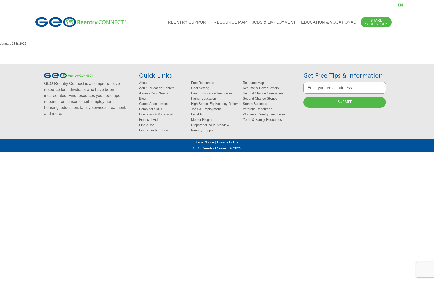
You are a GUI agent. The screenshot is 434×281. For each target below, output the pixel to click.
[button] (386, 5)
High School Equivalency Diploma (215, 104)
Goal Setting (200, 88)
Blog (142, 98)
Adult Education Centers (157, 88)
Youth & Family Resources (262, 120)
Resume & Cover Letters (261, 88)
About (143, 83)
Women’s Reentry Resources (264, 114)
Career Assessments (154, 104)
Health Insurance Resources (211, 93)
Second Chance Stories (260, 98)
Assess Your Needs (153, 93)
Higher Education (203, 98)
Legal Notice (205, 142)
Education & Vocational (156, 114)
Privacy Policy (227, 142)
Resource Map (253, 83)
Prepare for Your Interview (210, 125)
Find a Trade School (154, 130)
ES (406, 5)
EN (400, 5)
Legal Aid (197, 114)
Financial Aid (148, 120)
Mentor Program (202, 120)
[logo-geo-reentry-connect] (80, 19)
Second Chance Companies (263, 93)
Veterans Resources (257, 109)
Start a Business (255, 104)
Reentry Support (203, 130)
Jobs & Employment (206, 109)
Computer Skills (150, 109)
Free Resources (202, 83)
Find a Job (146, 125)
